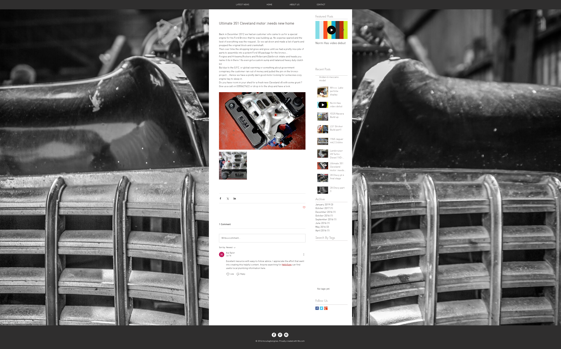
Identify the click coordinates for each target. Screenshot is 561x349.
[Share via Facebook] (220, 198)
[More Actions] (303, 254)
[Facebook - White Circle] (274, 335)
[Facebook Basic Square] (317, 308)
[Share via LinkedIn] (234, 198)
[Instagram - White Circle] (286, 335)
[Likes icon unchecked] (228, 274)
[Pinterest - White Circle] (280, 335)
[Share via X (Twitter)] (227, 198)
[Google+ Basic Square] (326, 308)
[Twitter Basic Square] (321, 308)
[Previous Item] (320, 30)
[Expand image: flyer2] (233, 166)
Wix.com (301, 341)
